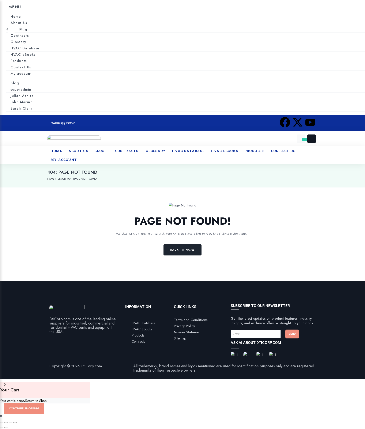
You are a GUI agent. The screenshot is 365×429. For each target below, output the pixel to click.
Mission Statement (188, 332)
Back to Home (182, 250)
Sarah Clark (22, 108)
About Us (19, 22)
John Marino (22, 102)
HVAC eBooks (23, 54)
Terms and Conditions (190, 320)
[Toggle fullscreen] (6, 422)
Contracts (20, 35)
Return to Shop (36, 400)
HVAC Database (25, 48)
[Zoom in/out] (1, 422)
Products (19, 60)
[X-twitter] (297, 122)
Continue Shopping (24, 408)
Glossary (18, 41)
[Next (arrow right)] (6, 427)
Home (16, 16)
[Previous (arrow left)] (1, 427)
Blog (23, 29)
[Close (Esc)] (15, 422)
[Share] (10, 422)
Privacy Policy (184, 326)
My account (21, 73)
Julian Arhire (22, 95)
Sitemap (180, 338)
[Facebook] (285, 122)
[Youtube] (310, 122)
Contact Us (21, 67)
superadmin (21, 89)
